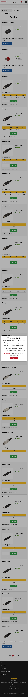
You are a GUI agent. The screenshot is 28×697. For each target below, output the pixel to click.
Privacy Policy (7, 353)
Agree (14, 358)
